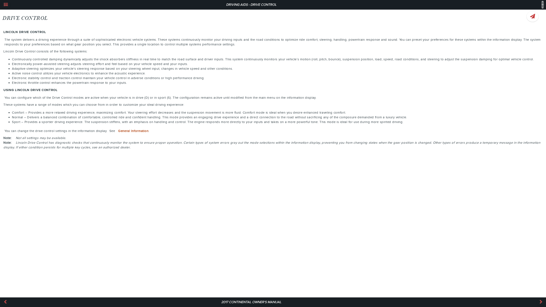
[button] (5, 5)
